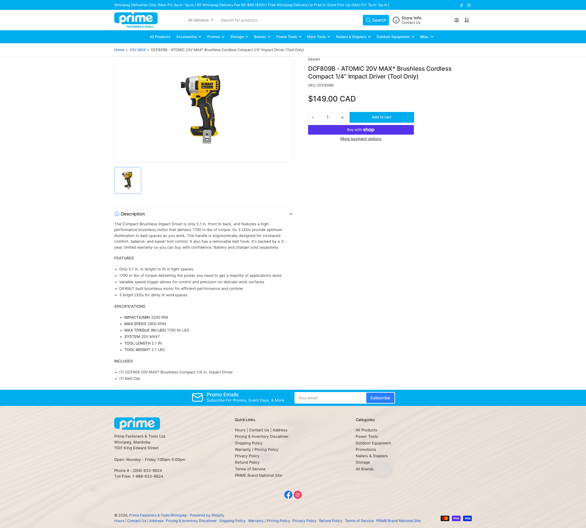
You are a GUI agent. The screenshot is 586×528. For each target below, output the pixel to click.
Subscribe (380, 397)
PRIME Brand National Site (258, 475)
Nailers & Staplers (351, 37)
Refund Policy (247, 462)
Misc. (424, 37)
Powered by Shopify (207, 515)
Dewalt (314, 59)
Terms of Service (250, 469)
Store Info (411, 17)
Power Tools (286, 37)
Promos (213, 37)
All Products (160, 37)
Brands (260, 37)
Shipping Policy (248, 443)
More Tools (316, 37)
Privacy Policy (247, 456)
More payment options (361, 138)
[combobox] (303, 20)
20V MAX (138, 50)
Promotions (366, 449)
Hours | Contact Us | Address (261, 430)
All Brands (365, 469)
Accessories (186, 37)
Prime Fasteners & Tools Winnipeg (158, 515)
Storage (237, 37)
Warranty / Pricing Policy (256, 449)
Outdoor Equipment (393, 37)
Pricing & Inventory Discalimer (261, 436)
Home (119, 50)
